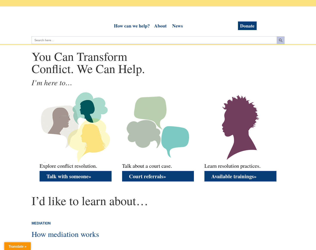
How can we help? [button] (132, 25)
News (177, 25)
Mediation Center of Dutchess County (59, 19)
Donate (247, 25)
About (160, 25)
